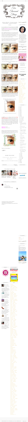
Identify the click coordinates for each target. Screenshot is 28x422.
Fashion (19, 85)
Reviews (9, 160)
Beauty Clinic (14, 294)
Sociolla (11, 397)
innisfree (16, 345)
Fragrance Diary (23, 85)
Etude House (11, 318)
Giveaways (24, 86)
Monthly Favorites (12, 371)
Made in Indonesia (12, 363)
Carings (14, 301)
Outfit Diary (11, 379)
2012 (19, 159)
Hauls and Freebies (23, 87)
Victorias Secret (13, 406)
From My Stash (20, 86)
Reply (17, 188)
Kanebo (14, 354)
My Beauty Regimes (21, 93)
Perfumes (23, 95)
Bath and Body (11, 293)
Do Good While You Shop (12, 312)
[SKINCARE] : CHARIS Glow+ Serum (9, 177)
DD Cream (14, 311)
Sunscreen (16, 398)
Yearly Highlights (12, 414)
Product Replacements (21, 96)
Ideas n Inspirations (12, 345)
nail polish (14, 373)
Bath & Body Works (12, 292)
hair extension (11, 337)
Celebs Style (14, 302)
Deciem (16, 311)
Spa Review (14, 397)
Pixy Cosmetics (11, 382)
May (20, 154)
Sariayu (11, 390)
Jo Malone (15, 353)
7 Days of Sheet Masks (12, 285)
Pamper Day (20, 95)
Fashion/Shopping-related (12, 329)
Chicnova (13, 303)
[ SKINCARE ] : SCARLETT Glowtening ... (15, 177)
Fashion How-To (14, 327)
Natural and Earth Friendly (21, 94)
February (21, 157)
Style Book (11, 398)
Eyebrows (15, 319)
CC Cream (11, 302)
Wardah (14, 407)
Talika (10, 160)
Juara (11, 354)
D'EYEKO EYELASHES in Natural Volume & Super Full (23, 124)
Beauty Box (11, 294)
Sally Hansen (11, 389)
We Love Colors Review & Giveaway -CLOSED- (6, 323)
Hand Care (15, 337)
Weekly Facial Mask (12, 408)
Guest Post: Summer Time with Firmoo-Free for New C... (23, 145)
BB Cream (15, 293)
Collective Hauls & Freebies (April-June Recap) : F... (22, 138)
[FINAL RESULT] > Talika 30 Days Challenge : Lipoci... (23, 151)
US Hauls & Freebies (22, 126)
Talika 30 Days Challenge (15, 160)
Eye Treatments (6, 160)
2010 (19, 161)
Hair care (20, 87)
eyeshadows (14, 320)
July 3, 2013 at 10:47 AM (6, 185)
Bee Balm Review (22, 135)
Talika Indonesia (8, 127)
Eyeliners (11, 320)
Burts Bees (11, 301)
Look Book (14, 362)
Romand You (11, 388)
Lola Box (11, 362)
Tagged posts (11, 399)
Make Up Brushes (12, 364)
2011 (19, 160)
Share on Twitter (13, 157)
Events (14, 318)
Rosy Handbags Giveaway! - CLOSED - (6, 315)
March (21, 156)
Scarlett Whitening (14, 390)
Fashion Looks (11, 328)
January (21, 158)
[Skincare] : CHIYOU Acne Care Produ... (4, 177)
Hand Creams (11, 338)
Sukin (13, 398)
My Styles (24, 93)
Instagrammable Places (12, 347)
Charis (11, 303)
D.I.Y (16, 310)
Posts (20, 237)
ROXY (14, 388)
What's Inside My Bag (21, 102)
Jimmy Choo (11, 353)
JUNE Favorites (22, 142)
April (20, 155)
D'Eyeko (11, 311)
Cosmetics (11, 310)
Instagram (11, 346)
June (20, 153)
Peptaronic (14, 380)
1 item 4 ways (11, 284)
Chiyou (16, 303)
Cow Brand (14, 310)
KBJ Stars (11, 355)
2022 (19, 106)
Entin (5, 184)
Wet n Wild (16, 408)
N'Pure (11, 373)
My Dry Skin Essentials (22, 149)
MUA (15, 371)
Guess (10, 336)
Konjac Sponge (14, 355)
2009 (20, 162)
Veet (10, 406)
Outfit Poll (15, 379)
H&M (12, 336)
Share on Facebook (6, 157)
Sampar (14, 389)
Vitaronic (11, 407)
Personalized (14, 381)
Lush (16, 362)
